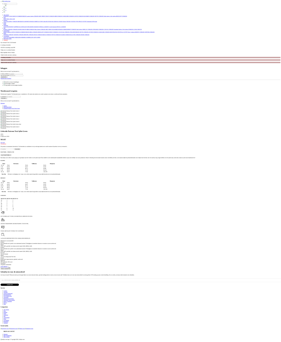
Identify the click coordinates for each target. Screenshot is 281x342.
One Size (3, 142)
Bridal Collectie (7, 32)
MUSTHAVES (114, 32)
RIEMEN (23, 37)
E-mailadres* (4, 96)
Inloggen (3, 103)
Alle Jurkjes (6, 309)
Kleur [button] (5, 33)
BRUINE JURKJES (29, 34)
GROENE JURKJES (19, 34)
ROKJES (32, 21)
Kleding (5, 312)
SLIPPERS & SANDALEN (20, 26)
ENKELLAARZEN (44, 26)
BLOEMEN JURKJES (89, 16)
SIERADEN (18, 37)
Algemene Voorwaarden (9, 300)
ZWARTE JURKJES (8, 34)
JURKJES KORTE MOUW (19, 29)
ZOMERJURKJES (21, 16)
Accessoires (6, 320)
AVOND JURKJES (93, 32)
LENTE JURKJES (78, 16)
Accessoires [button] (6, 36)
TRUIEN (68, 21)
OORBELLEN (30, 37)
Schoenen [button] (6, 25)
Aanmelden (17, 149)
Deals (5, 24)
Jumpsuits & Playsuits (92, 21)
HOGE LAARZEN (61, 26)
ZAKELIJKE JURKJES (68, 16)
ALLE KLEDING (8, 21)
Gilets (44, 21)
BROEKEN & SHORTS (24, 21)
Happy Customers (8, 301)
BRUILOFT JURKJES (121, 16)
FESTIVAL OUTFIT (123, 32)
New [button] (5, 17)
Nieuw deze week (11, 19)
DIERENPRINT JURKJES (69, 29)
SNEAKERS (30, 26)
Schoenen (6, 315)
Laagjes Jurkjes (30, 16)
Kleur (5, 319)
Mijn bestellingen (7, 335)
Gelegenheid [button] (6, 30)
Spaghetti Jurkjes (118, 29)
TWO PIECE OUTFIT (81, 21)
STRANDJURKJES (75, 32)
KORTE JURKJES (8, 29)
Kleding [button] (5, 20)
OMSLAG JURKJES (87, 29)
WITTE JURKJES (55, 34)
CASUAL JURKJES (109, 29)
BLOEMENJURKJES (57, 29)
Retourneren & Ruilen (9, 298)
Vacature (6, 292)
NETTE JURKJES (99, 16)
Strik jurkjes (107, 16)
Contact (5, 290)
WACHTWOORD (5, 75)
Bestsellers (6, 321)
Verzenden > (4, 98)
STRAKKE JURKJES (98, 29)
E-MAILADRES (5, 74)
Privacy (5, 302)
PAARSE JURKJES (65, 34)
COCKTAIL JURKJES (64, 32)
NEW (5, 19)
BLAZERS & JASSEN (57, 21)
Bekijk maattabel (5, 268)
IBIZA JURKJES (34, 32)
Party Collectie (131, 32)
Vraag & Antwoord (8, 293)
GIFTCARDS (37, 37)
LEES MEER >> (5, 266)
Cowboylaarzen (53, 26)
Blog (5, 304)
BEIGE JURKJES (46, 34)
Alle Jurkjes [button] (6, 15)
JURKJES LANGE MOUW (10, 16)
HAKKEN (36, 26)
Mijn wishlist (7, 337)
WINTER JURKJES (150, 32)
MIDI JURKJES (58, 16)
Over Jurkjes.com (8, 296)
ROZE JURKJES (38, 34)
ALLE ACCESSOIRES (9, 37)
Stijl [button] (4, 28)
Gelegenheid (6, 317)
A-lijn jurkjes (113, 16)
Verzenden (6, 297)
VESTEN (73, 21)
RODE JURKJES (85, 34)
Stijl (4, 316)
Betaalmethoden (7, 294)
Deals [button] (5, 22)
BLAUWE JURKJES (75, 34)
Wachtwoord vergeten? (6, 78)
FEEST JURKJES (50, 16)
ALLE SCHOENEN (8, 26)
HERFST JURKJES (140, 32)
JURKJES (15, 21)
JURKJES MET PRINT (40, 16)
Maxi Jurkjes (37, 29)
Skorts (64, 21)
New (5, 311)
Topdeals (6, 40)
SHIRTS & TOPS (38, 21)
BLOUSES (49, 21)
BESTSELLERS (7, 38)
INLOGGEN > (4, 77)
